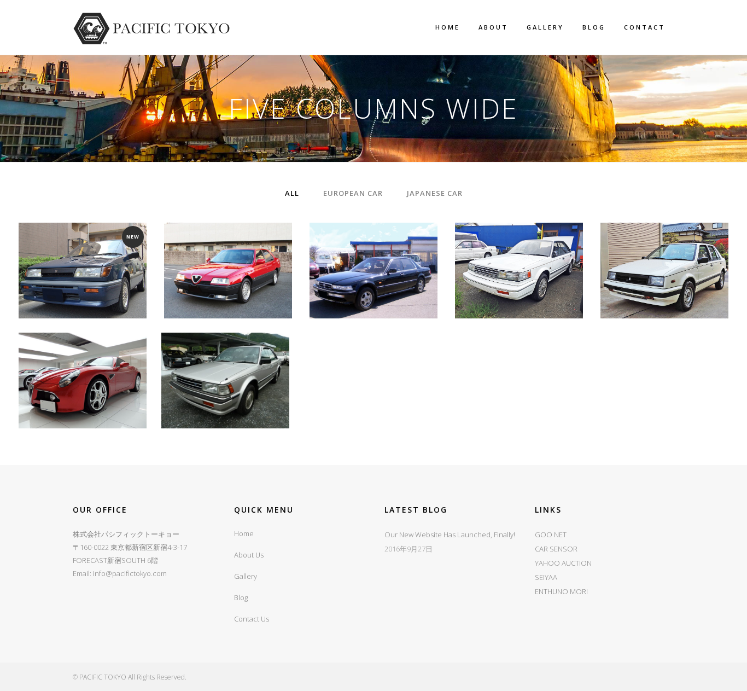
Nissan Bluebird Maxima (519, 244)
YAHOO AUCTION (563, 563)
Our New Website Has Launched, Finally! (449, 534)
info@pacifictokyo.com (130, 573)
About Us (249, 555)
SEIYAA (546, 577)
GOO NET (551, 534)
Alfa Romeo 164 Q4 (227, 244)
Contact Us (251, 619)
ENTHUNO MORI (561, 591)
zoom (60, 291)
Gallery (245, 576)
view (107, 291)
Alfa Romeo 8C (82, 354)
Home (244, 533)
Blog (241, 597)
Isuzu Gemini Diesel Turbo (664, 243)
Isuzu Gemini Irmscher (82, 244)
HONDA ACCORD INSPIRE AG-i (373, 243)
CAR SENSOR (556, 549)
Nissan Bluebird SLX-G (225, 354)
